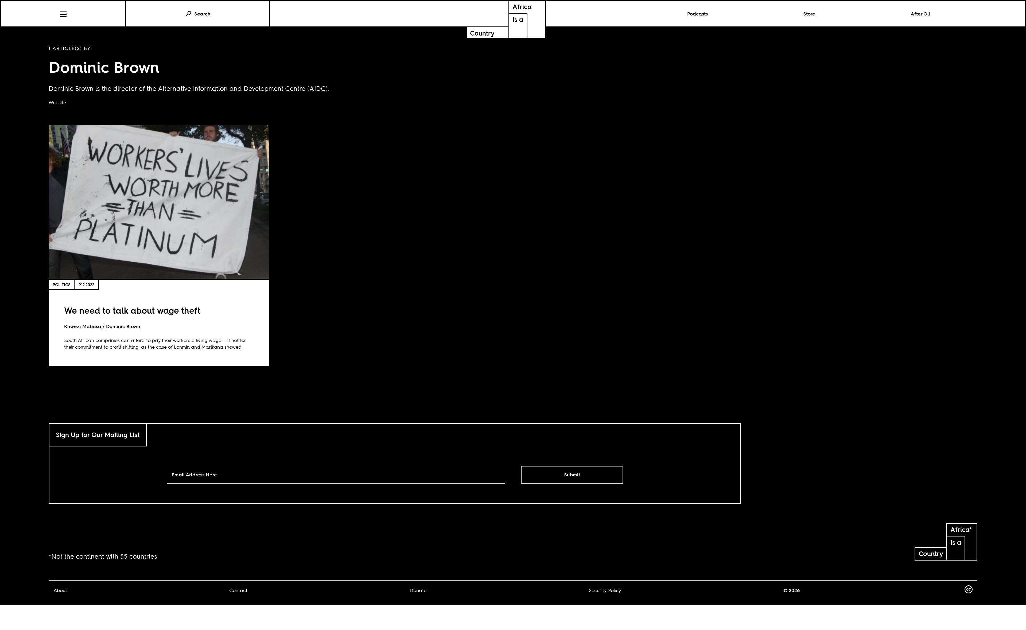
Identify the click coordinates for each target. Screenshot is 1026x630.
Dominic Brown (123, 326)
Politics (62, 284)
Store (809, 13)
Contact (238, 590)
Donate (418, 590)
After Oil (920, 13)
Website (57, 102)
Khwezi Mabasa (82, 326)
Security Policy (605, 590)
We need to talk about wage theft (132, 311)
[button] (63, 13)
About (60, 590)
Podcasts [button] (697, 13)
